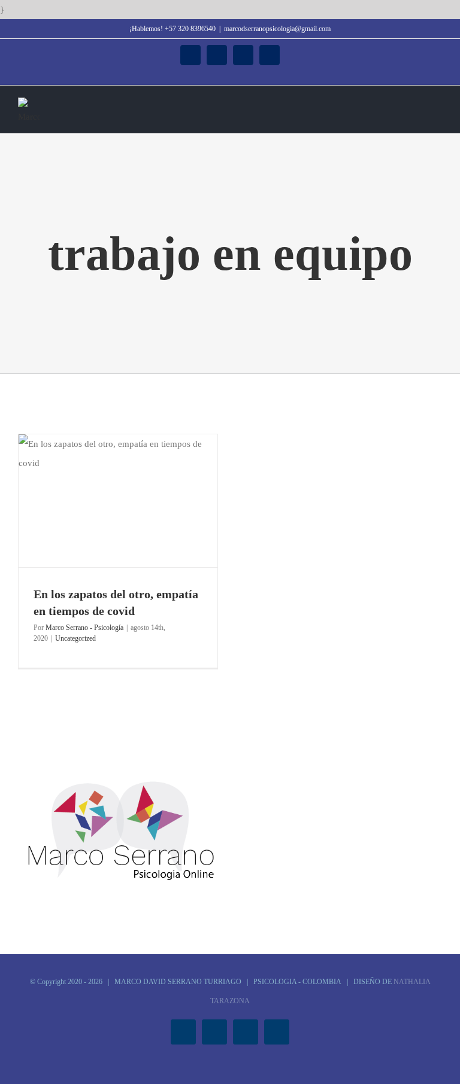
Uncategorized (75, 638)
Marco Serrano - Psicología (84, 627)
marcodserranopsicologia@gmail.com (277, 29)
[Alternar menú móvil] (437, 104)
